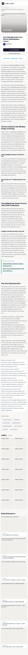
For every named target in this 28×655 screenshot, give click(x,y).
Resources (7, 7)
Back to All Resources (15, 53)
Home (2, 7)
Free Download (15, 50)
